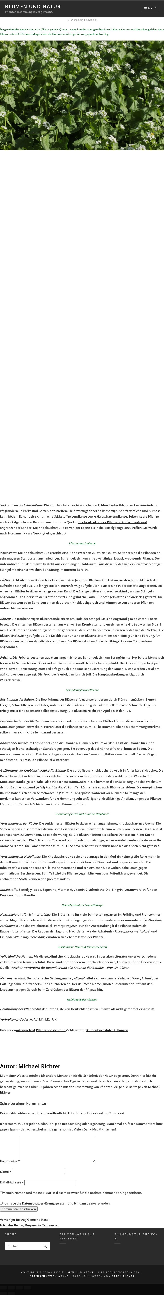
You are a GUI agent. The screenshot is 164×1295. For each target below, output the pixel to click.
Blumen (91, 1030)
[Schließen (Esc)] (3, 1287)
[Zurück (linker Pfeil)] (3, 1293)
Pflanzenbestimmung (51, 1030)
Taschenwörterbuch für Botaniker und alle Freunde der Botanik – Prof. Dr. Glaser (69, 968)
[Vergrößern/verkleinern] (27, 1287)
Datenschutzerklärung (38, 1203)
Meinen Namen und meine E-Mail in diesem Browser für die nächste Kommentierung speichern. (72, 1193)
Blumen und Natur (33, 6)
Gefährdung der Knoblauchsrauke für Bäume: (33, 770)
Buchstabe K (106, 1030)
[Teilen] (11, 1287)
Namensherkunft (12, 978)
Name (5, 1172)
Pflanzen (121, 1030)
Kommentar (10, 1161)
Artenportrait (25, 1030)
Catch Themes (123, 1276)
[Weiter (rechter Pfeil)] (11, 1293)
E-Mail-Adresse (12, 1182)
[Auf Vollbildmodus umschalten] (19, 1287)
